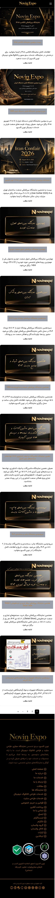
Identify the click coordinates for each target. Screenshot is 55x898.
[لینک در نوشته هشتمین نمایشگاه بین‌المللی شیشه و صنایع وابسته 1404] (27, 363)
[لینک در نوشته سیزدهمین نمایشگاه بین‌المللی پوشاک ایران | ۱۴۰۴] (27, 294)
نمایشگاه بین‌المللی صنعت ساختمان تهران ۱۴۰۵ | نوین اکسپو (27, 180)
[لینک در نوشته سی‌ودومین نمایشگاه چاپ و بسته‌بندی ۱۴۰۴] (27, 510)
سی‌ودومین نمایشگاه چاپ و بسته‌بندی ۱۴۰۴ (27, 534)
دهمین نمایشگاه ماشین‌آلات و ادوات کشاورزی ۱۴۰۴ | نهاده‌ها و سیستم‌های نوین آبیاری (27, 457)
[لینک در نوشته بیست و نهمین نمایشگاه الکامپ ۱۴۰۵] (27, 21)
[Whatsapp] (36, 887)
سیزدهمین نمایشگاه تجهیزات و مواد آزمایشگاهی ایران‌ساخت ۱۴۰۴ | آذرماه (27, 679)
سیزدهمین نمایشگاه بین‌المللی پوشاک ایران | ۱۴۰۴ (27, 318)
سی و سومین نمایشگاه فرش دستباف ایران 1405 (27, 111)
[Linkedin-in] (15, 887)
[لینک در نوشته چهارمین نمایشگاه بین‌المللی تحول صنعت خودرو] (27, 225)
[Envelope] (22, 887)
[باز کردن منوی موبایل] (50, 3)
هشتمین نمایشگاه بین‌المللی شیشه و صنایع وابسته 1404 (27, 387)
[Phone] (18, 887)
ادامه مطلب (27, 63)
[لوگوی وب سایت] (27, 3)
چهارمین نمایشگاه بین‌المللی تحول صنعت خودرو (27, 249)
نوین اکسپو (21, 883)
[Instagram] (43, 887)
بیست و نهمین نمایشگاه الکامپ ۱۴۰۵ (27, 42)
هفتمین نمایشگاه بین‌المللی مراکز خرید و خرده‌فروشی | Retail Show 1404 (27, 604)
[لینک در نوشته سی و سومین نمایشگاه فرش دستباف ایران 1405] (27, 87)
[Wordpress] (25, 887)
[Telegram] (39, 887)
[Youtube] (11, 887)
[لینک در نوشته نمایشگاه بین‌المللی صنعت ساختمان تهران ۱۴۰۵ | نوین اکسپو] (27, 156)
